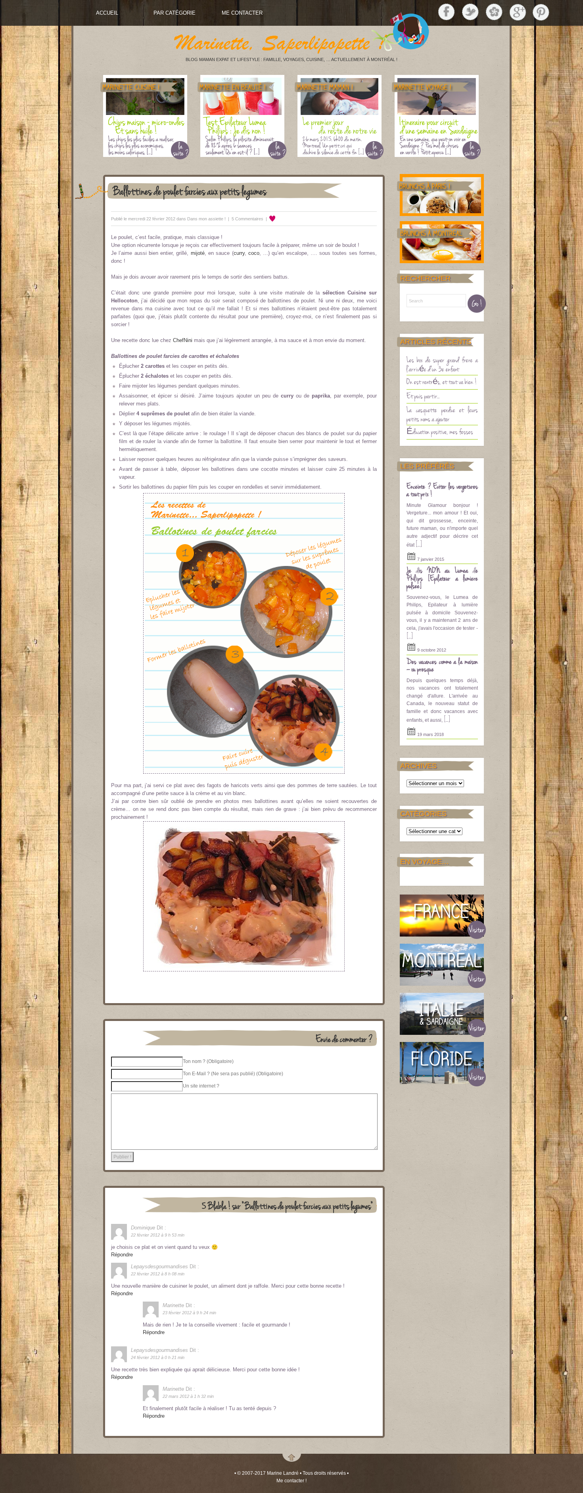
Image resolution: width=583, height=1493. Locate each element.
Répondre (122, 1255)
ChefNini (182, 340)
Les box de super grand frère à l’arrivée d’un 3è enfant (442, 364)
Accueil (107, 13)
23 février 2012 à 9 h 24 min (189, 1312)
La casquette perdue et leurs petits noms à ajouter (442, 414)
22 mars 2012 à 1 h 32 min (188, 1396)
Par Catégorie (174, 13)
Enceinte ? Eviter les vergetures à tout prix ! (442, 490)
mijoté (198, 253)
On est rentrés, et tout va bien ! (442, 381)
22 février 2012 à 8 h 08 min (157, 1273)
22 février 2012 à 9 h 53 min (157, 1235)
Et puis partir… (423, 395)
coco (253, 253)
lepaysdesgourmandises (159, 1266)
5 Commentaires (247, 218)
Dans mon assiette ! (206, 218)
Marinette (173, 1305)
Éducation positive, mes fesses (440, 431)
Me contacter (242, 13)
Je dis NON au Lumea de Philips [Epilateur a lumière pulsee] (442, 578)
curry (239, 253)
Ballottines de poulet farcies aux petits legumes (190, 190)
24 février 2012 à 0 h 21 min (157, 1357)
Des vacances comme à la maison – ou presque (442, 665)
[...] (419, 543)
